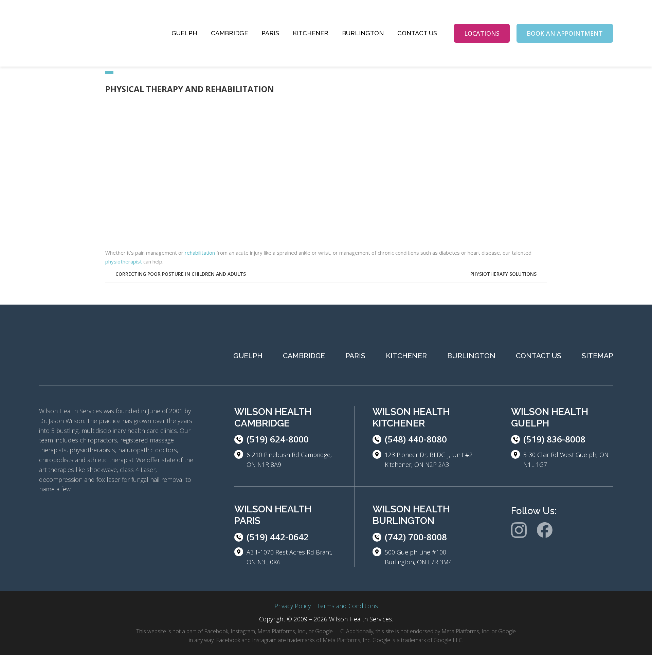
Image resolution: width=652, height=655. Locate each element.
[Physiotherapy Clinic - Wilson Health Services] (90, 33)
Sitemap (597, 355)
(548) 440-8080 (416, 439)
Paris (270, 33)
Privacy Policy (292, 606)
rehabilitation (200, 252)
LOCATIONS (482, 33)
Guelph (184, 33)
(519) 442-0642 (278, 537)
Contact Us (417, 33)
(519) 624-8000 (278, 439)
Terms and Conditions (347, 606)
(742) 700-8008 (416, 537)
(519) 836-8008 (554, 439)
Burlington (363, 33)
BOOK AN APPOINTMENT (565, 33)
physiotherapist (123, 261)
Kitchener (310, 33)
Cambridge (229, 33)
